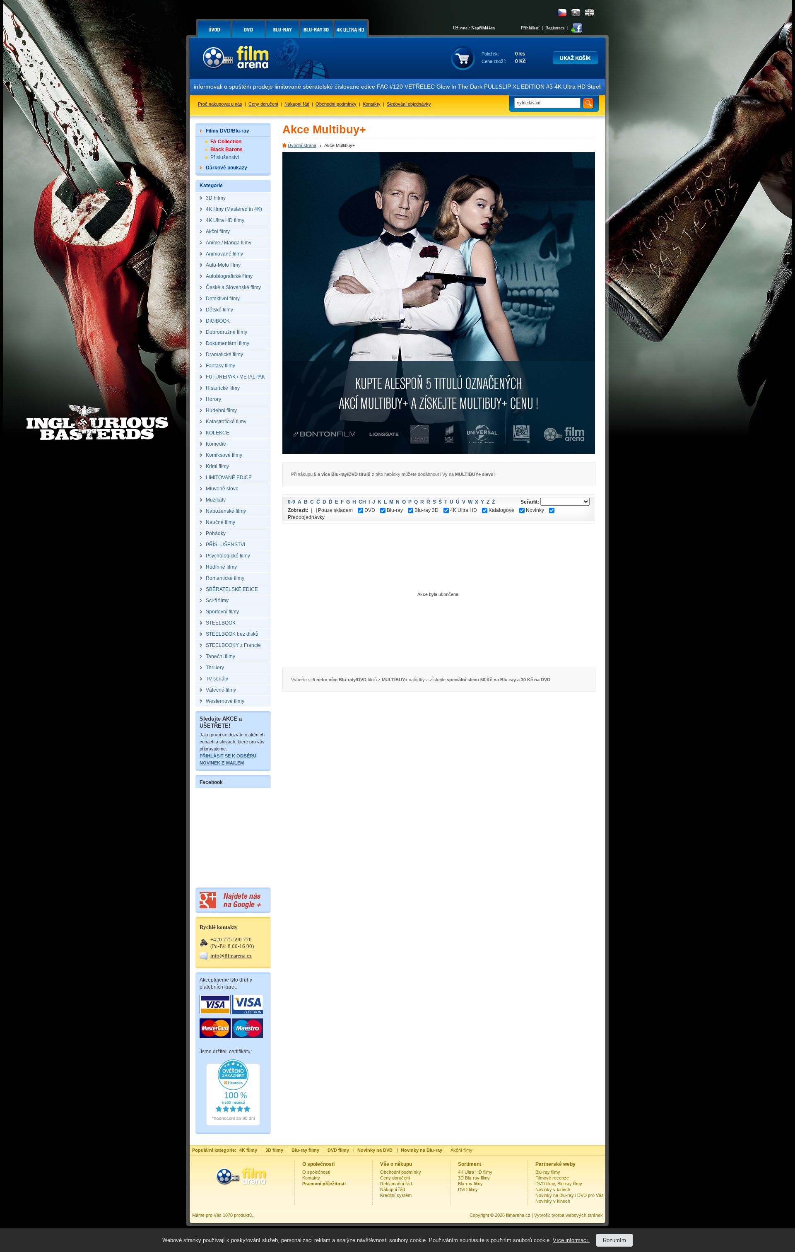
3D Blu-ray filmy (474, 1177)
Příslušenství (224, 157)
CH (362, 502)
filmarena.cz (518, 1215)
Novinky (535, 510)
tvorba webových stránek (577, 1215)
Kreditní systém (396, 1195)
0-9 (291, 502)
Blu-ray (395, 510)
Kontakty (372, 103)
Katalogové (501, 510)
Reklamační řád (396, 1183)
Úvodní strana (302, 145)
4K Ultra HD (463, 510)
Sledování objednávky (409, 103)
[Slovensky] (576, 12)
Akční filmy (461, 1150)
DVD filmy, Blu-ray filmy (558, 1183)
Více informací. (571, 1240)
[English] (589, 12)
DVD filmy (468, 1189)
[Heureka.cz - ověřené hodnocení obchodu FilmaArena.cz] (233, 1124)
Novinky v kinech (552, 1189)
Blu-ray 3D (426, 510)
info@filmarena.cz (231, 956)
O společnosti (316, 1172)
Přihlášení (530, 27)
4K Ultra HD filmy (475, 1172)
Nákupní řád (296, 103)
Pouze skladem (335, 510)
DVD (369, 510)
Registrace (555, 27)
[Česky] (562, 12)
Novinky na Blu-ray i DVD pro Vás (569, 1195)
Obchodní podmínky (336, 103)
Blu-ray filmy (470, 1183)
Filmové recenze (552, 1177)
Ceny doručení (263, 103)
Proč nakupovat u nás (220, 103)
